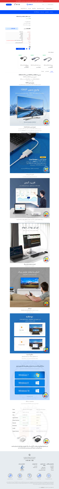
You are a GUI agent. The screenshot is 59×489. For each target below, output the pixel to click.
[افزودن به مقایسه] (52, 19)
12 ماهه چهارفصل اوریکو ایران (19, 42)
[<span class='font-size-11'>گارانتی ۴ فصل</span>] (19, 4)
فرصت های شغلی (43, 468)
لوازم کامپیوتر (47, 12)
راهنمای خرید (35, 466)
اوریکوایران (42, 487)
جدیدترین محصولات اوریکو (40, 8)
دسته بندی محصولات (49, 8)
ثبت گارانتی (52, 468)
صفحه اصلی (51, 12)
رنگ (29, 44)
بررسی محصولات (35, 467)
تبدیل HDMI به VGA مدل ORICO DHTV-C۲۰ (24, 66)
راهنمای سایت (52, 466)
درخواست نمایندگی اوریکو (42, 470)
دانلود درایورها (43, 467)
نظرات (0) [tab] (42, 71)
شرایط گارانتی (52, 467)
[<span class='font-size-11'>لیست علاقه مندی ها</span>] (17, 4)
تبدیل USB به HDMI (25, 25)
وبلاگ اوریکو (34, 8)
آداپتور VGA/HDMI (36, 12)
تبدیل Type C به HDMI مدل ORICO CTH (48, 66)
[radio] (29, 47)
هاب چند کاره (42, 12)
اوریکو (41, 446)
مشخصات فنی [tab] (47, 71)
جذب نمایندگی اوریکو (24, 8)
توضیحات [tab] (51, 71)
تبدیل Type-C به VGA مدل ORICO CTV (36, 65)
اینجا (23, 448)
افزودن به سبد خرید (20, 48)
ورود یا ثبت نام (9, 4)
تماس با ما (29, 8)
